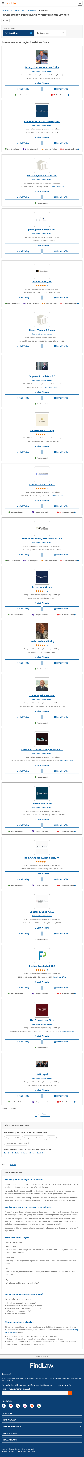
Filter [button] (6, 20)
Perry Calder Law (42, 803)
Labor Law (51, 1138)
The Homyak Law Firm (42, 695)
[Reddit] (32, 1406)
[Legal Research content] (80, 1433)
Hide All (13, 1165)
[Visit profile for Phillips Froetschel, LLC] (42, 955)
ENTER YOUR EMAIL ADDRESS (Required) (16, 1389)
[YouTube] (11, 1406)
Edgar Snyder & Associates (42, 175)
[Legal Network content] (80, 1440)
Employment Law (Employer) (33, 1138)
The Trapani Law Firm (42, 1020)
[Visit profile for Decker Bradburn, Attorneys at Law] (42, 528)
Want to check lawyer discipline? (20, 1322)
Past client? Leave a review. (42, 71)
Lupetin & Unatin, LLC (42, 911)
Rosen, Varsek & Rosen (42, 329)
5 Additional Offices (57, 186)
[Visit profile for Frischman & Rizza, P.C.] (42, 474)
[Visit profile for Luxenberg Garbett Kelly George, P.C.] (42, 739)
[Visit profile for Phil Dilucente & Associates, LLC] (42, 111)
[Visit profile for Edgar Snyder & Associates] (42, 165)
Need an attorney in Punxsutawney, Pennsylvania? (28, 1207)
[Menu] (3, 3)
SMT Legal (42, 1074)
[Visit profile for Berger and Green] (42, 576)
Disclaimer (21, 1451)
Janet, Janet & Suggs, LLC (42, 229)
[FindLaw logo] (12, 3)
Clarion (31, 1153)
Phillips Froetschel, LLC (42, 965)
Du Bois (6, 1153)
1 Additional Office (56, 495)
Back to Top (43, 1356)
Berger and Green (42, 587)
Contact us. (10, 1380)
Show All (4, 1165)
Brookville (15, 1153)
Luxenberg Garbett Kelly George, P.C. (42, 749)
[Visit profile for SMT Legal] (42, 1064)
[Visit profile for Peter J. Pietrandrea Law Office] (42, 57)
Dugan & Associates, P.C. (42, 376)
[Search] (80, 3)
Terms (4, 1451)
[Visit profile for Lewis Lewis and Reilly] (42, 631)
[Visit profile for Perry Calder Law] (42, 793)
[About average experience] (68, 95)
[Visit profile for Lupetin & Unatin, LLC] (42, 901)
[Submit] (70, 1393)
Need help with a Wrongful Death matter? (24, 1179)
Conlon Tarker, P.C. (42, 281)
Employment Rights (12, 1138)
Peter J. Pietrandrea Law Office (42, 67)
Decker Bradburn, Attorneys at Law (42, 538)
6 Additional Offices (50, 387)
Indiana (24, 1153)
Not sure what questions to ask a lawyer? (24, 1294)
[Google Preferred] (39, 1406)
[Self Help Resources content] (80, 1426)
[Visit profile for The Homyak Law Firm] (42, 685)
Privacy (12, 1451)
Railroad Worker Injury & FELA (16, 1143)
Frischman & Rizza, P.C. (42, 484)
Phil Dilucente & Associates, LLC (42, 121)
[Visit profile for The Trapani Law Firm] (42, 1009)
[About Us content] (80, 1413)
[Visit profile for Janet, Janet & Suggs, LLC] (42, 219)
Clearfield (40, 1153)
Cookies (31, 1451)
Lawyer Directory (7, 10)
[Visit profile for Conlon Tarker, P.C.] (42, 271)
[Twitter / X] (18, 1406)
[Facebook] (4, 1406)
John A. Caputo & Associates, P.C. (42, 857)
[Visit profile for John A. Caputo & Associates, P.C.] (42, 847)
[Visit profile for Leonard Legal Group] (42, 420)
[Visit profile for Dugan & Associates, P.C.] (42, 366)
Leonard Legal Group (42, 430)
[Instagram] (25, 1406)
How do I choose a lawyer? (17, 1237)
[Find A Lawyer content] (80, 1420)
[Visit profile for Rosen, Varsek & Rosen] (42, 319)
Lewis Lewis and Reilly (42, 641)
